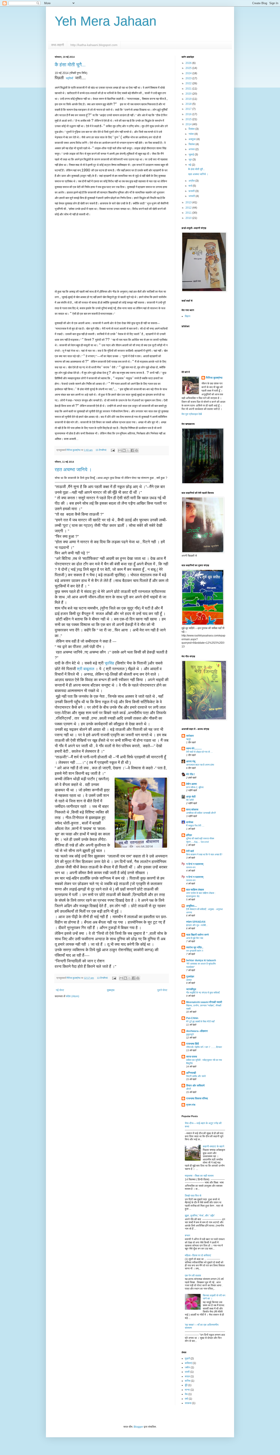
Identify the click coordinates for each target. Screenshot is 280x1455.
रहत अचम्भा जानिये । (73, 469)
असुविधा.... (191, 905)
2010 (189, 218)
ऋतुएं (188, 739)
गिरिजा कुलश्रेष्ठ (214, 377)
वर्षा (186, 1398)
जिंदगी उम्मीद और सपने (196, 1076)
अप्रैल (192, 180)
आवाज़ (189, 980)
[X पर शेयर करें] (128, 450)
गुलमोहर (190, 976)
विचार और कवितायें (195, 1085)
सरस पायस (191, 1056)
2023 (189, 78)
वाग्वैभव (189, 822)
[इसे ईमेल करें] (120, 450)
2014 (189, 124)
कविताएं (188, 1363)
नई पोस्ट (60, 990)
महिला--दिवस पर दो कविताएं (198, 1255)
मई (190, 164)
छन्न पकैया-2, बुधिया (194, 787)
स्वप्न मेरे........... (194, 748)
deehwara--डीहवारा (197, 1031)
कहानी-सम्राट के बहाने (213, 1146)
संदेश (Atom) (72, 996)
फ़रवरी (192, 191)
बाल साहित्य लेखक (195, 889)
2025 (189, 68)
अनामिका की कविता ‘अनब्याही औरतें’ (201, 813)
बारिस (187, 1380)
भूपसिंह (109, 663)
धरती (187, 1371)
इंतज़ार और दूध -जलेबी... (197, 925)
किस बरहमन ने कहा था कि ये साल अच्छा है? (204, 854)
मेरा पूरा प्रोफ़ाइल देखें (192, 414)
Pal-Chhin (192, 1018)
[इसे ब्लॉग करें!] (124, 450)
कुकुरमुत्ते (190, 1034)
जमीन (187, 1367)
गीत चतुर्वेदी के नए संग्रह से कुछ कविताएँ (203, 992)
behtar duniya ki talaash (201, 960)
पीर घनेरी (190, 800)
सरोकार (190, 735)
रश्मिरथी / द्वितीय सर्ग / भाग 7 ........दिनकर (204, 1047)
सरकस (188, 1403)
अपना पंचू (190, 761)
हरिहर (189, 835)
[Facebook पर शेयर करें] (132, 450)
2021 (189, 88)
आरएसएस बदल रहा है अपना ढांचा (200, 764)
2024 (189, 73)
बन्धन (187, 1235)
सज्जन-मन (190, 867)
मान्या (187, 1389)
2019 (189, 98)
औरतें (188, 1089)
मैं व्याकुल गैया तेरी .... (195, 825)
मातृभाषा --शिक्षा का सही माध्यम (199, 1175)
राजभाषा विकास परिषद (197, 1098)
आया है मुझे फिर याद (194, 938)
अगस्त (192, 149)
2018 (189, 103)
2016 (189, 114)
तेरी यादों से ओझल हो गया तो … (199, 751)
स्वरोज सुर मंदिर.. (194, 947)
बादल (187, 1376)
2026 (189, 63)
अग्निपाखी (191, 1072)
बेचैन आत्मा (191, 783)
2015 (189, 119)
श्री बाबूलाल (86, 669)
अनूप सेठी (191, 796)
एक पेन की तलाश (193, 1275)
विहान (187, 316)
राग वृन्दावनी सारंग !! (194, 950)
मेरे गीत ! (190, 774)
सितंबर (192, 144)
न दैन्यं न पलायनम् (194, 864)
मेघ (186, 1394)
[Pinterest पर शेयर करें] (136, 450)
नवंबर (191, 133)
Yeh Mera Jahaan (105, 21)
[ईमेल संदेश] (113, 450)
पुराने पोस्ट (162, 990)
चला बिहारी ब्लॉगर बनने (197, 934)
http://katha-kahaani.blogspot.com (93, 45)
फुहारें (187, 1358)
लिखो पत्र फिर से (193, 1195)
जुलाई (192, 154)
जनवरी (192, 196)
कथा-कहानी (57, 45)
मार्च (191, 185)
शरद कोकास (192, 809)
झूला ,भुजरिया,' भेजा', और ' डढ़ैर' (200, 1215)
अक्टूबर (192, 139)
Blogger (138, 1426)
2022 (189, 83)
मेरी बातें (190, 851)
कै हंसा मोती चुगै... (70, 64)
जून (190, 159)
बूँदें (186, 1385)
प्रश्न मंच (190, 1104)
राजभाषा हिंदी (192, 1043)
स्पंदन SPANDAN (195, 921)
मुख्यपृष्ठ (110, 990)
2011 (189, 212)
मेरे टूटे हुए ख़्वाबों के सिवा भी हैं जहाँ (200, 1021)
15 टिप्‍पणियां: (101, 450)
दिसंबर (192, 128)
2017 (189, 109)
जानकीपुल (191, 989)
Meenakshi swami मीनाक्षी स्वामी (204, 1002)
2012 (189, 207)
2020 (189, 93)
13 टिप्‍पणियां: (103, 978)
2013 (189, 202)
